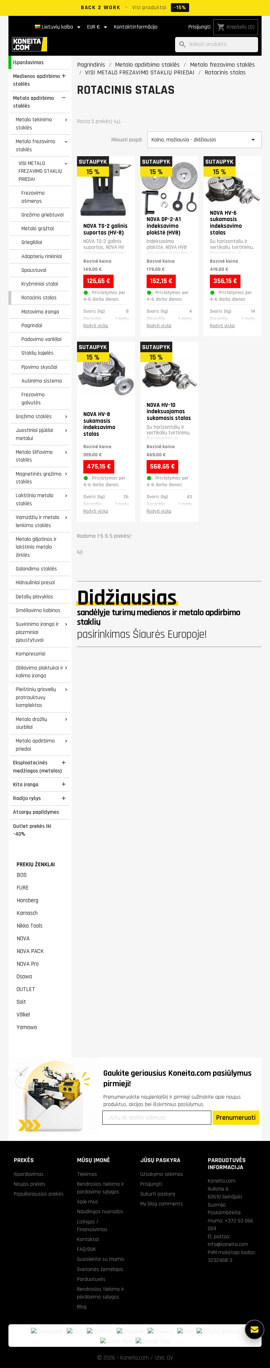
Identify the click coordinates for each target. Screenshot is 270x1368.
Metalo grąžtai (37, 228)
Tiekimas (87, 1174)
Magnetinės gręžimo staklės (39, 477)
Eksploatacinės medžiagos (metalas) (37, 766)
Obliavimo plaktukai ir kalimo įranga (39, 671)
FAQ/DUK (86, 1249)
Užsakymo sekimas (161, 1174)
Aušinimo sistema (41, 380)
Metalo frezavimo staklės (35, 145)
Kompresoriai (30, 653)
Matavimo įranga (40, 311)
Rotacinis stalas (39, 297)
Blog (81, 1306)
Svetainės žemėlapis (100, 1269)
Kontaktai (88, 1239)
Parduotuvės (91, 1279)
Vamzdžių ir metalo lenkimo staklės (37, 521)
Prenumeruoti (236, 1117)
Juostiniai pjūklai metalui (34, 434)
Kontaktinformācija (136, 27)
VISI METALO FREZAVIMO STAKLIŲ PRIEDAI (40, 171)
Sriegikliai (31, 242)
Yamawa (27, 1027)
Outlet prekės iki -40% (32, 830)
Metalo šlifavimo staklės (34, 456)
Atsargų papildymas (36, 812)
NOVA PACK (30, 951)
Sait (21, 1002)
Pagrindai (31, 325)
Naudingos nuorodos (100, 1211)
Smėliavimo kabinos (38, 610)
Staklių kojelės (37, 352)
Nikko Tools (30, 926)
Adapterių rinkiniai (41, 256)
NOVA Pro (28, 964)
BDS (22, 875)
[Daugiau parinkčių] (254, 1329)
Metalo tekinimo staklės (34, 123)
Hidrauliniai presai (35, 582)
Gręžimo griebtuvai (42, 214)
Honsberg (27, 900)
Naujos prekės (29, 1183)
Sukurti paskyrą (157, 1193)
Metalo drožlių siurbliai (31, 723)
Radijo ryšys (27, 798)
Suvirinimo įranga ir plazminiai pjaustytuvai (37, 632)
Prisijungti (199, 27)
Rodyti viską (95, 326)
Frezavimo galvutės (33, 398)
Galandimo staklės (36, 568)
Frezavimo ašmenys (33, 196)
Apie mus (87, 1201)
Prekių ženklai (36, 864)
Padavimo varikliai (41, 339)
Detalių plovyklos (34, 596)
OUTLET (26, 989)
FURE (23, 888)
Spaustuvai (33, 270)
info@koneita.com (228, 1244)
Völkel (23, 1015)
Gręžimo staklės (34, 416)
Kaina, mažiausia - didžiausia (204, 139)
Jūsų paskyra (160, 1160)
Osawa (24, 977)
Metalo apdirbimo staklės (33, 102)
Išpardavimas (28, 62)
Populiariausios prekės (39, 1193)
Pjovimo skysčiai (39, 367)
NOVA (23, 938)
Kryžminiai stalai (39, 283)
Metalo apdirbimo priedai (35, 744)
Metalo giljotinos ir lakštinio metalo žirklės (36, 547)
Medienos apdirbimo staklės (36, 80)
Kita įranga (25, 784)
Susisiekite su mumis (100, 1259)
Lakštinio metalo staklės (34, 499)
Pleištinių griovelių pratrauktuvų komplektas (36, 697)
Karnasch (27, 913)
